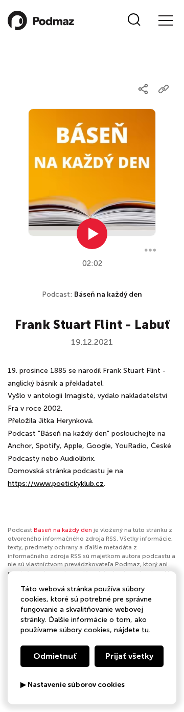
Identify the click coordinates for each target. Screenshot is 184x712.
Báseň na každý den (108, 294)
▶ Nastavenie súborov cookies (72, 685)
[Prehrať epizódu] (92, 233)
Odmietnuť (55, 656)
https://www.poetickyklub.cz (56, 483)
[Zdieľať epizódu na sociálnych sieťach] (143, 89)
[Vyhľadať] (134, 20)
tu (145, 630)
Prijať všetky (129, 656)
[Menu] (165, 20)
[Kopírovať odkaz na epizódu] (163, 89)
